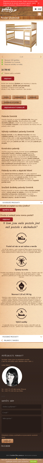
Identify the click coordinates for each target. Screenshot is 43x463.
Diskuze (33, 97)
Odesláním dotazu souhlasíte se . (19, 436)
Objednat (8, 79)
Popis (6, 97)
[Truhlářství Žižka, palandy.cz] (9, 9)
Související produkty (11, 202)
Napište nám (8, 210)
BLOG (3, 396)
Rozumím (33, 461)
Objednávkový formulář (14, 107)
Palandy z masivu (11, 340)
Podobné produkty (10, 337)
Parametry (19, 97)
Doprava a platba (11, 102)
